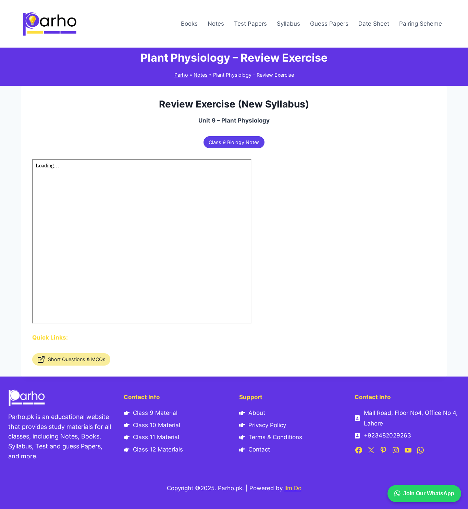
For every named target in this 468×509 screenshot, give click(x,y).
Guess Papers (329, 23)
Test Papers (250, 23)
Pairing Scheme (420, 23)
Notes (216, 23)
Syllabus (288, 23)
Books (189, 23)
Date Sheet (373, 23)
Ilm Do (292, 488)
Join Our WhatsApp (428, 493)
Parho (181, 75)
